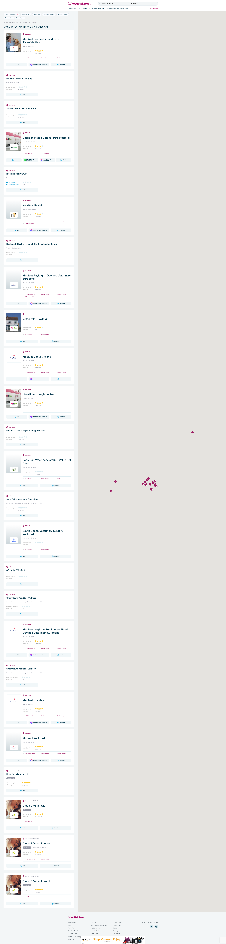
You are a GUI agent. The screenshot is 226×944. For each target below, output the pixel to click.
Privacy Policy (117, 925)
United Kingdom (12, 22)
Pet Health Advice (73, 936)
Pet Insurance (72, 939)
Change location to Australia (149, 922)
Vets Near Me (72, 8)
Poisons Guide (111, 8)
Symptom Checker (97, 8)
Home (5, 22)
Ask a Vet (86, 8)
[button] (150, 484)
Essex (19, 22)
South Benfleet (33, 22)
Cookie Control (117, 922)
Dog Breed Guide (95, 928)
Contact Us (116, 934)
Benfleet (25, 22)
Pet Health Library (123, 8)
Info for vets (154, 8)
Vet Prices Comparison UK (98, 925)
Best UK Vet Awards (96, 931)
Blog (80, 8)
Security (115, 931)
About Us (93, 922)
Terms (115, 928)
